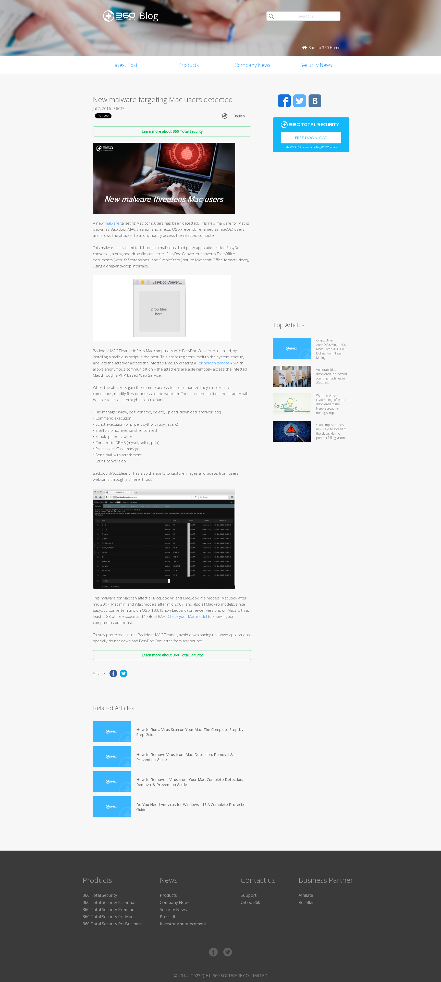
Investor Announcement (183, 924)
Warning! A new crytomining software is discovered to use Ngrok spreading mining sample (331, 404)
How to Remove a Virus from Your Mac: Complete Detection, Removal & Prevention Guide (189, 782)
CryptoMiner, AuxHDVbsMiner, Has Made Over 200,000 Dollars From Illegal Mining (331, 349)
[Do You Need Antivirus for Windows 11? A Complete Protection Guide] (112, 806)
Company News (252, 65)
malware (112, 223)
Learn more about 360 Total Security (172, 131)
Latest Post (125, 65)
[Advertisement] (311, 238)
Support (248, 895)
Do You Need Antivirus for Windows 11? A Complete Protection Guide (192, 807)
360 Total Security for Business (112, 924)
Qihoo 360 (250, 902)
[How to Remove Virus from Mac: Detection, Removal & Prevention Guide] (112, 756)
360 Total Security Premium (109, 909)
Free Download (311, 137)
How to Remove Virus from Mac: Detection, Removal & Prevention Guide (184, 757)
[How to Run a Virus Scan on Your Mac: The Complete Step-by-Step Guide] (112, 731)
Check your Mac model (187, 616)
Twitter (299, 100)
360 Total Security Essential (109, 902)
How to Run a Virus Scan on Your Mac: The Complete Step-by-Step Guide (190, 732)
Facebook (284, 100)
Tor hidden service (213, 362)
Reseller (306, 902)
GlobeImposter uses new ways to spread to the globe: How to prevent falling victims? (331, 431)
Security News (316, 65)
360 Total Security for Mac (108, 916)
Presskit (167, 916)
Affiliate (306, 895)
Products (188, 65)
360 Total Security (100, 895)
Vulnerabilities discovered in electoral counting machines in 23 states (331, 376)
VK (315, 100)
